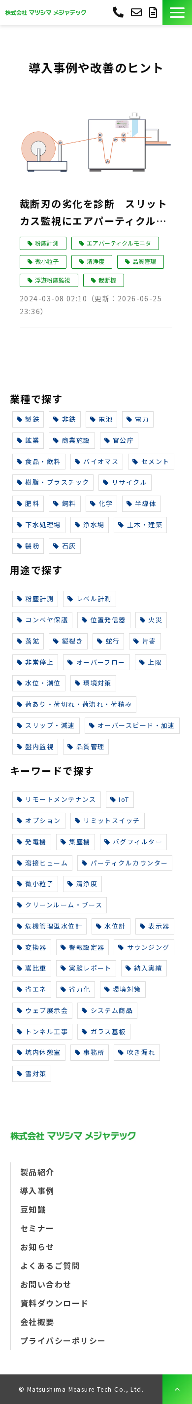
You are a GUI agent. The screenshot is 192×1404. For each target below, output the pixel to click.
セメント (155, 461)
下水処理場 (43, 524)
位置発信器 (108, 619)
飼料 (69, 503)
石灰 (69, 545)
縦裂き (72, 641)
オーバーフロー (101, 662)
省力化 (79, 989)
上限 (155, 662)
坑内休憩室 (43, 1052)
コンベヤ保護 (46, 619)
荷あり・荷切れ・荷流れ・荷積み (78, 704)
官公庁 (123, 440)
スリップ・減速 (50, 725)
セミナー (37, 1228)
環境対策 (97, 682)
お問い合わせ (137, 12)
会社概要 (37, 1322)
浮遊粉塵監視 (52, 280)
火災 (155, 619)
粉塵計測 (47, 243)
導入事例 (37, 1190)
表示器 (158, 926)
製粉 (32, 545)
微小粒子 (47, 261)
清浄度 (95, 261)
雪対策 (35, 1073)
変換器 (35, 947)
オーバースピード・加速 (136, 725)
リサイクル (129, 482)
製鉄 (32, 419)
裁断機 (107, 280)
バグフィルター (137, 841)
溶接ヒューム (46, 862)
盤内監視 (39, 746)
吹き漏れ (141, 1052)
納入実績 (148, 967)
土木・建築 (144, 524)
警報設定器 (86, 947)
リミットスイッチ (111, 820)
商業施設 (76, 440)
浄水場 (93, 524)
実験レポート (90, 967)
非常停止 (39, 662)
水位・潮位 (43, 682)
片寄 (149, 641)
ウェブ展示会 (46, 1010)
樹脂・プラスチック (57, 482)
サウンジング (148, 947)
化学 (105, 503)
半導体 (145, 503)
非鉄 (69, 419)
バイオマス (101, 461)
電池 (105, 419)
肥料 (32, 503)
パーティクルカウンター (129, 862)
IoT (124, 799)
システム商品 (112, 1010)
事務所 (93, 1052)
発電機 (35, 841)
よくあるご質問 (50, 1265)
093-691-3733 (118, 11)
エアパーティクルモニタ (119, 243)
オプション (43, 820)
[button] (177, 12)
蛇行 (113, 641)
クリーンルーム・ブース (63, 904)
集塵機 (79, 841)
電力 (142, 419)
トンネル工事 (46, 1031)
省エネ (35, 989)
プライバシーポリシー (63, 1340)
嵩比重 (35, 967)
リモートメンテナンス (60, 799)
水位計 (115, 926)
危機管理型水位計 (53, 926)
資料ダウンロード (154, 12)
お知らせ (37, 1247)
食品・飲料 (43, 461)
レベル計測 (94, 598)
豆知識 (33, 1209)
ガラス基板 (108, 1031)
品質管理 (144, 261)
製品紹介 (37, 1172)
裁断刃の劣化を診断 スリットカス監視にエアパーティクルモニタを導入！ (93, 212)
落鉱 (32, 641)
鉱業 (32, 440)
